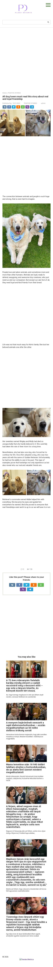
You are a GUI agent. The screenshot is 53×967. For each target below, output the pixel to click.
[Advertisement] (26, 58)
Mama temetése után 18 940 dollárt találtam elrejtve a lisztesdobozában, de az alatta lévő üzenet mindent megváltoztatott (26, 768)
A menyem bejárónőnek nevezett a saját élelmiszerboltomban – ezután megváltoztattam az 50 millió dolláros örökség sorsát (25, 726)
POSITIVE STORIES (30, 103)
